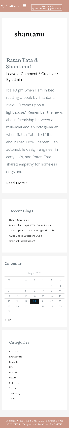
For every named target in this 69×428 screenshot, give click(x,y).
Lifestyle (13, 372)
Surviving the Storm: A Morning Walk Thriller (32, 230)
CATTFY (58, 424)
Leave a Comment (22, 73)
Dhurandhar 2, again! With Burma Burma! (30, 225)
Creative (48, 73)
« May (8, 319)
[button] (46, 7)
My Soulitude (10, 6)
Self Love (14, 382)
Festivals (13, 361)
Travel (12, 398)
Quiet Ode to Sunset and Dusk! (25, 235)
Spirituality (14, 393)
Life (11, 367)
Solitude (13, 388)
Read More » (17, 182)
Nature (12, 377)
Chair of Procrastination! (22, 240)
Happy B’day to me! (19, 219)
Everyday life (15, 356)
